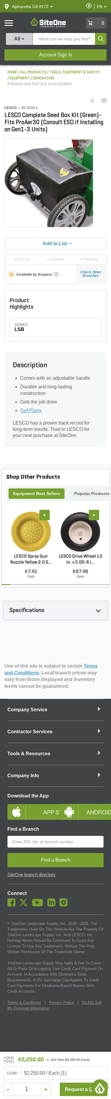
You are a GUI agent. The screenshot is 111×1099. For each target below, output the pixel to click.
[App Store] (29, 807)
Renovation (43, 78)
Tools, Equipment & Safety (74, 72)
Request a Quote (83, 1089)
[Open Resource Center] (99, 1087)
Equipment (20, 78)
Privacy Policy (61, 1002)
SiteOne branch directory (31, 874)
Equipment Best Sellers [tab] (36, 493)
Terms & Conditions (24, 1002)
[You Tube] (39, 905)
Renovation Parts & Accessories (41, 84)
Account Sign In (55, 54)
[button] (30, 6)
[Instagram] (64, 905)
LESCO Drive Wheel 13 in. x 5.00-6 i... (80, 559)
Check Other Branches (90, 274)
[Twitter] (25, 905)
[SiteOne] (48, 26)
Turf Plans (30, 410)
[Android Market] (82, 807)
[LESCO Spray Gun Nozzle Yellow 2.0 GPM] (31, 531)
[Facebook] (12, 905)
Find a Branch (23, 829)
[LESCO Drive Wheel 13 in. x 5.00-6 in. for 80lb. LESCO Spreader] (80, 531)
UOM (12, 1073)
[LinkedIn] (52, 905)
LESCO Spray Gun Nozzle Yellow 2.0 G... (31, 559)
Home (12, 72)
